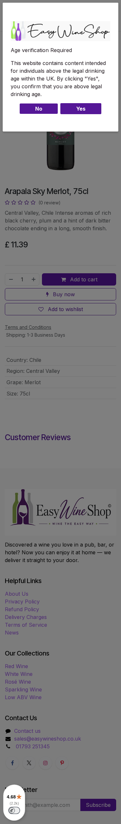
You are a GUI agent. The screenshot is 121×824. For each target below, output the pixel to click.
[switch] (14, 810)
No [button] (38, 108)
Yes (81, 108)
